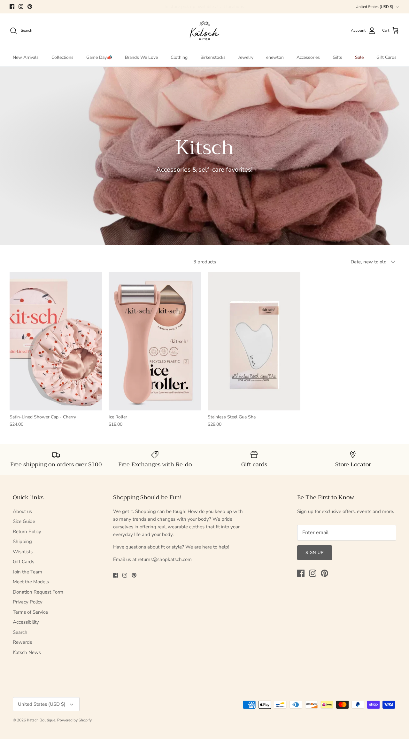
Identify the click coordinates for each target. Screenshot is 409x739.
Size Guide (24, 521)
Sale (359, 57)
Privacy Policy (27, 602)
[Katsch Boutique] (204, 31)
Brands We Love (141, 57)
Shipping (22, 541)
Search (20, 632)
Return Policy (27, 531)
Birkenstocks (213, 57)
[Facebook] (12, 6)
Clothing (179, 57)
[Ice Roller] (155, 341)
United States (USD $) (374, 6)
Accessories (308, 57)
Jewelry (245, 57)
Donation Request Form (38, 592)
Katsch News (27, 652)
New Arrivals (26, 57)
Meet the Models (31, 582)
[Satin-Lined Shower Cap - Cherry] (56, 341)
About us (22, 511)
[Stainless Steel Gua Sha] (254, 341)
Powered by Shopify (74, 720)
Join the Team (27, 572)
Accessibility (26, 622)
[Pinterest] (29, 6)
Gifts (337, 57)
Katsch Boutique (41, 720)
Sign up (314, 553)
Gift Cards (386, 57)
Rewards (22, 642)
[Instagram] (21, 6)
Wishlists (23, 551)
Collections (62, 57)
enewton (275, 57)
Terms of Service (30, 612)
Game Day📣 (99, 57)
